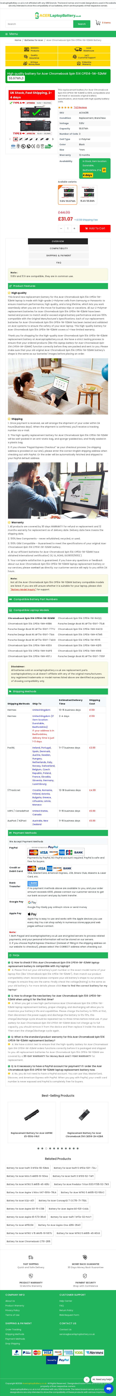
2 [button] (42, 1148)
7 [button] (62, 1148)
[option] (32, 118)
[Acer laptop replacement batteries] (58, 15)
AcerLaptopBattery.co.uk (35, 1383)
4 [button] (50, 1148)
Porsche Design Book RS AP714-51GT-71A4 (31, 634)
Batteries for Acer (34, 40)
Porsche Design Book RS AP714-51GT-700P (81, 656)
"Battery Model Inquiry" (23, 589)
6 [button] (58, 1148)
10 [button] (74, 1148)
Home (18, 40)
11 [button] (78, 1148)
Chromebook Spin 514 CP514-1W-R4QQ (80, 618)
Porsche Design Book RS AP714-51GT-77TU (31, 629)
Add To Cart (97, 228)
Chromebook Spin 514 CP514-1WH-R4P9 (30, 650)
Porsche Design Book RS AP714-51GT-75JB (81, 623)
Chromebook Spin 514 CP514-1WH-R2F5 (79, 645)
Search (82, 24)
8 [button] (66, 1148)
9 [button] (70, 1148)
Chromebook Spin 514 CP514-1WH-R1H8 (79, 650)
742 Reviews (80, 107)
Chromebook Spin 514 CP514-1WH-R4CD (80, 629)
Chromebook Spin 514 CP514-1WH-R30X (30, 645)
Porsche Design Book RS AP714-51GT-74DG (32, 639)
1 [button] (38, 1148)
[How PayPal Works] (58, 1360)
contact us (37, 567)
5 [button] (54, 1148)
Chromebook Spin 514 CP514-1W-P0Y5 (79, 639)
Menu (13, 34)
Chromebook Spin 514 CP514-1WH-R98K (30, 623)
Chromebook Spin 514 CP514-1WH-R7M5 (80, 634)
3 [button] (46, 1148)
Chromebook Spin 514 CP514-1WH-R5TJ (30, 656)
